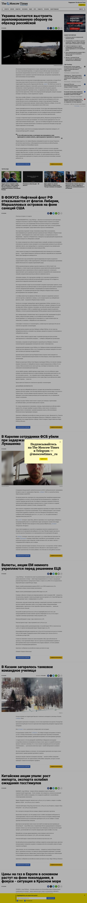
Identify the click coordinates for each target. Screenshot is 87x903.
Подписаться (43, 459)
